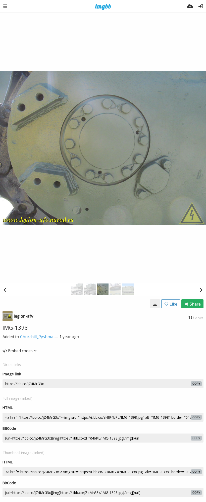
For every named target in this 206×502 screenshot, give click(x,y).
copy (196, 383)
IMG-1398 (15, 327)
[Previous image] (5, 290)
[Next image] (201, 290)
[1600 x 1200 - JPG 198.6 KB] (155, 303)
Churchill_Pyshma (36, 336)
